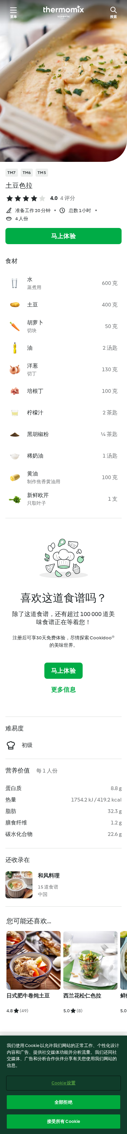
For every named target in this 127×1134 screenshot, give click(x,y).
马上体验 (63, 236)
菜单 (13, 16)
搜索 (113, 16)
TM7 (11, 172)
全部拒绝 (63, 1102)
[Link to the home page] (63, 12)
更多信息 (63, 689)
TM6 (27, 172)
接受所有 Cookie (63, 1121)
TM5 (42, 172)
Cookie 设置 (63, 1082)
